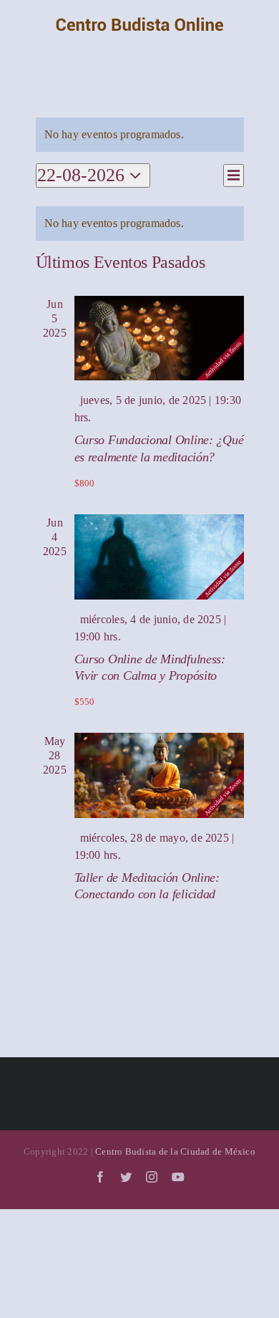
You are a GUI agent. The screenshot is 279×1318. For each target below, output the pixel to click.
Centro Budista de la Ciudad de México (175, 1151)
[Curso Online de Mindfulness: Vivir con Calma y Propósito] (159, 557)
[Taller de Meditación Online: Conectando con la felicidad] (159, 775)
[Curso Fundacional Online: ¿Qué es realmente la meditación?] (159, 338)
